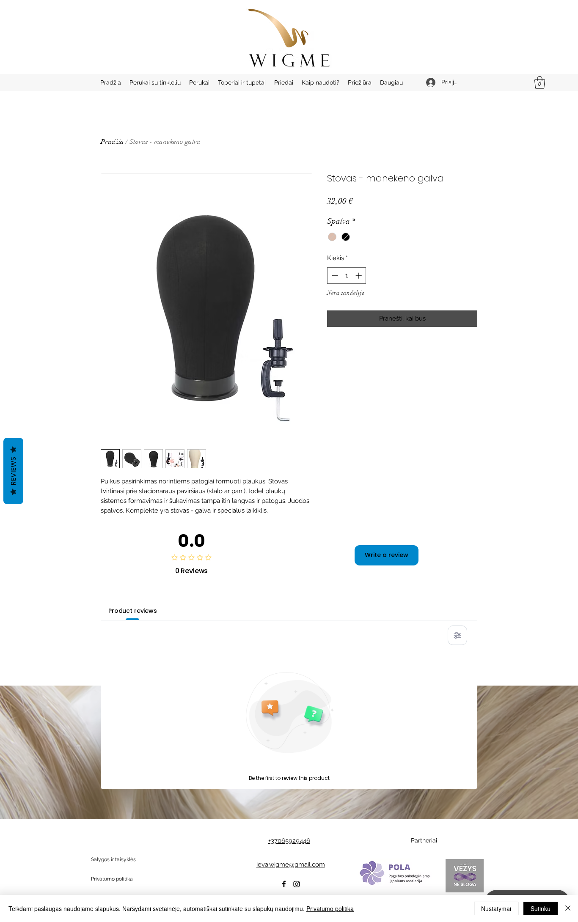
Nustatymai (496, 908)
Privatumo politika (330, 908)
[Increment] (359, 275)
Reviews (13, 471)
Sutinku (540, 908)
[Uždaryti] (568, 908)
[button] (539, 82)
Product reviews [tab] (132, 610)
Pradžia (112, 141)
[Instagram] (296, 884)
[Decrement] (334, 275)
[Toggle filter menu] (457, 635)
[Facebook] (284, 884)
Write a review (386, 555)
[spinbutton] (347, 275)
